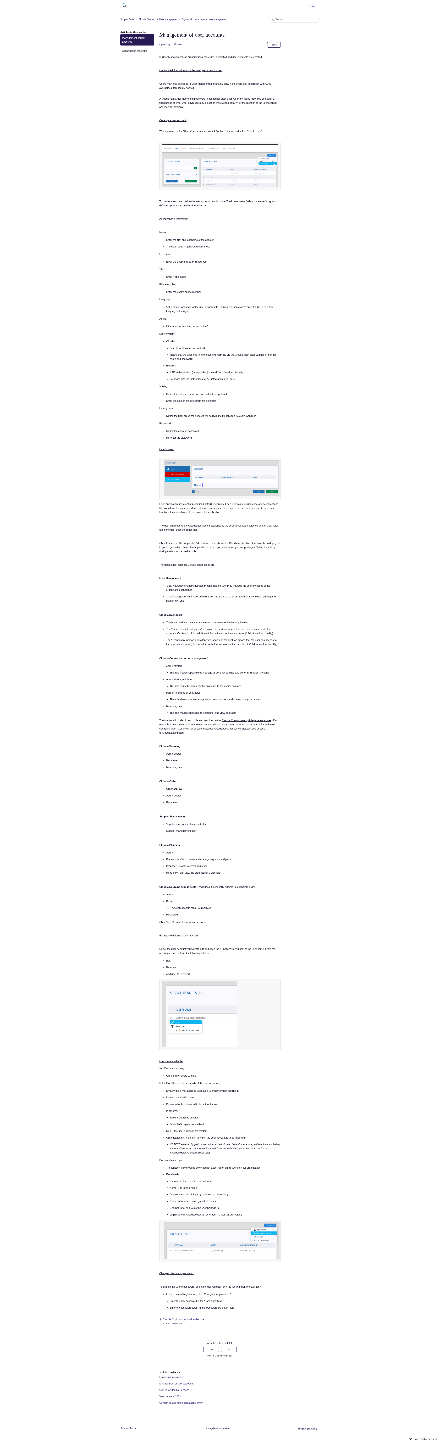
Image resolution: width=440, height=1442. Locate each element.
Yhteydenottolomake (217, 1428)
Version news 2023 (170, 1396)
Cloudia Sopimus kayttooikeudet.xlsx (183, 1319)
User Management (168, 19)
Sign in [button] (312, 6)
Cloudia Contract (147, 19)
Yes (211, 1349)
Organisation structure (134, 50)
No (229, 1349)
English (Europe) (308, 1428)
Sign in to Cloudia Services (174, 1389)
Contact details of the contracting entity (181, 1402)
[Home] (124, 7)
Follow (274, 45)
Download (177, 1323)
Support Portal (127, 19)
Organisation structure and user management (204, 19)
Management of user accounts (133, 39)
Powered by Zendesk (425, 1439)
